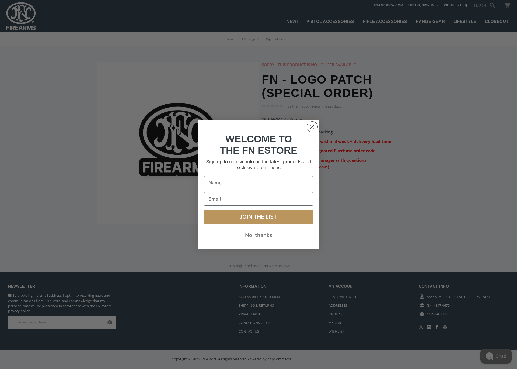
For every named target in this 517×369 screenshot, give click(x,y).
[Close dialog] (312, 127)
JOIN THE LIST (258, 216)
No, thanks (258, 235)
